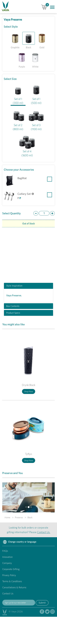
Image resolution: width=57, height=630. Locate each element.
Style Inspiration (14, 285)
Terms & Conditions (12, 581)
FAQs (5, 550)
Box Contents (12, 306)
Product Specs (13, 312)
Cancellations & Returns (14, 587)
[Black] (28, 38)
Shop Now (28, 391)
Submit (42, 602)
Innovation (7, 557)
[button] (5, 497)
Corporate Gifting (11, 569)
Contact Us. (43, 532)
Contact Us (7, 593)
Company (7, 563)
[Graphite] (15, 38)
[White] (35, 57)
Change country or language (21, 541)
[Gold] (42, 38)
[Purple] (22, 57)
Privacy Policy (9, 575)
